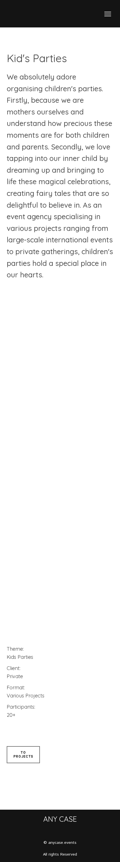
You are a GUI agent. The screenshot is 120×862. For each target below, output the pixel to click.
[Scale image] (41, 329)
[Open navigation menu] (107, 14)
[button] (23, 754)
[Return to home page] (15, 14)
